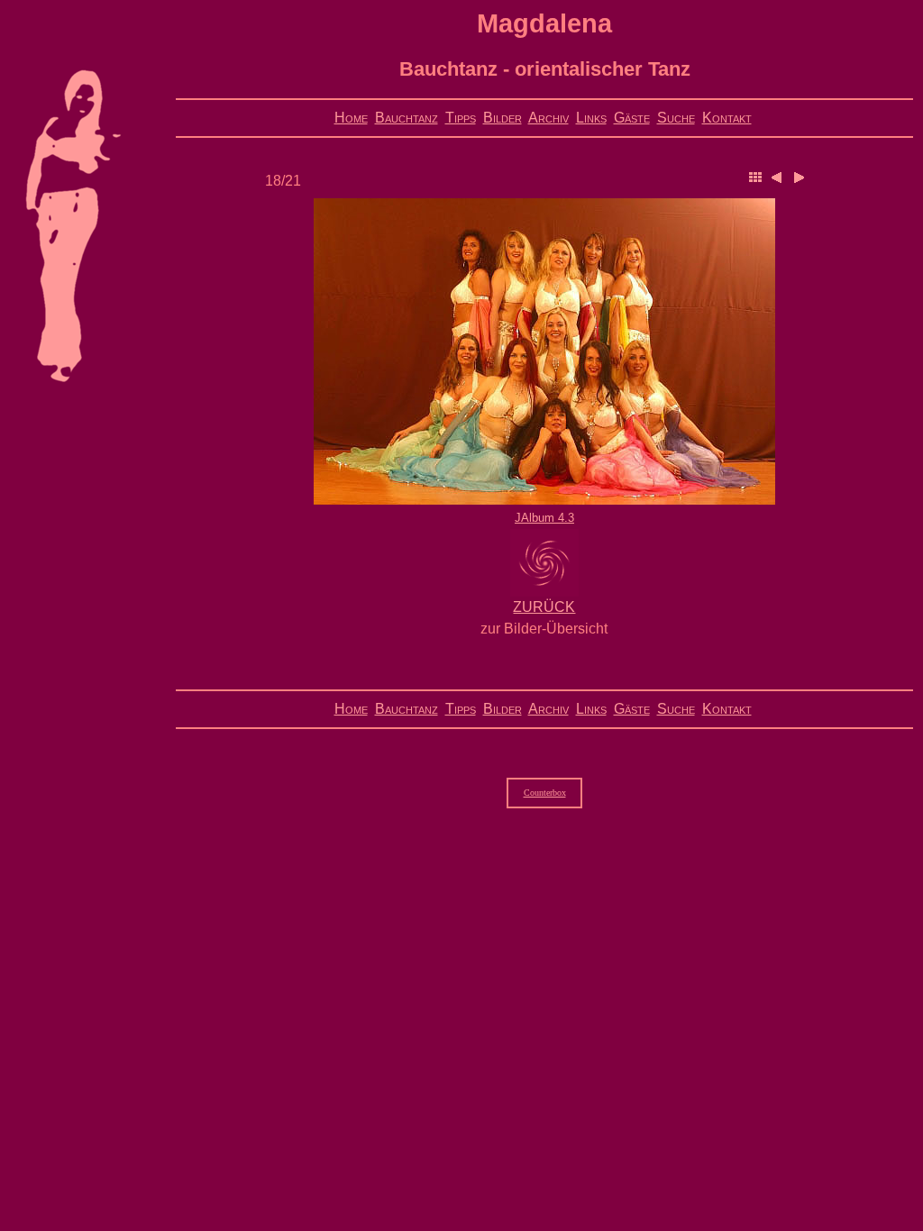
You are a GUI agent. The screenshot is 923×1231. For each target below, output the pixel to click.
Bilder (502, 117)
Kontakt (727, 117)
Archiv (548, 117)
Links (591, 117)
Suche (676, 117)
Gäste (632, 117)
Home (351, 117)
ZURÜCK (544, 607)
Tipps (460, 117)
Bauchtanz (406, 117)
